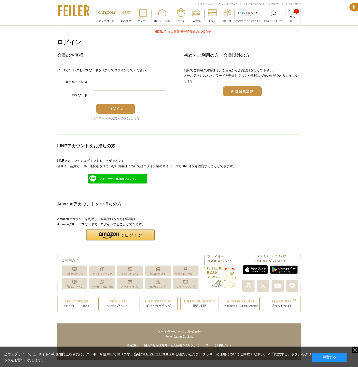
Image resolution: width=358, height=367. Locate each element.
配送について (158, 273)
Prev (61, 31)
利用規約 (132, 345)
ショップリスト (206, 3)
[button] (120, 234)
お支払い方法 (130, 273)
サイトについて (185, 286)
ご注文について (74, 273)
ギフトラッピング (228, 3)
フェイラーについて (254, 3)
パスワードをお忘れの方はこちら (116, 118)
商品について (74, 286)
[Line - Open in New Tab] (292, 285)
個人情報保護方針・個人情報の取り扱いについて (176, 345)
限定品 (197, 20)
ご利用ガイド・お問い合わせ (285, 3)
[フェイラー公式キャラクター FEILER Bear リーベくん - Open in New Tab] (221, 271)
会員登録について (185, 273)
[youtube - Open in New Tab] (278, 285)
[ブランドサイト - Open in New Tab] (282, 303)
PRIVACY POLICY (158, 354)
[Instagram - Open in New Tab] (248, 285)
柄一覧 (227, 20)
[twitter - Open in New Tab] (263, 285)
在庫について (158, 286)
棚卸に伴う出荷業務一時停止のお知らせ (179, 31)
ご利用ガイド (223, 345)
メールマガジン (130, 286)
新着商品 (126, 20)
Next (297, 31)
